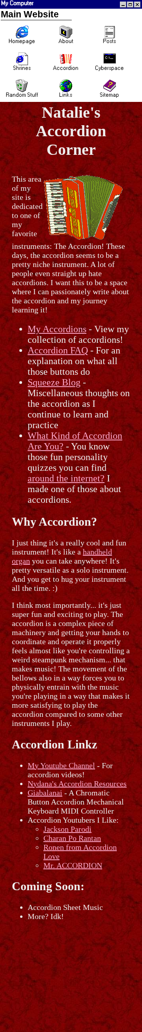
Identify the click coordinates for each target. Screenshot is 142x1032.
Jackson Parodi (67, 829)
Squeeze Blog (54, 382)
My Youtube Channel (61, 765)
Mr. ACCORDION (72, 865)
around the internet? (66, 478)
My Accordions (57, 329)
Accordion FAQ (58, 350)
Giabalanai (45, 792)
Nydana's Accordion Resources (77, 783)
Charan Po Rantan (72, 838)
